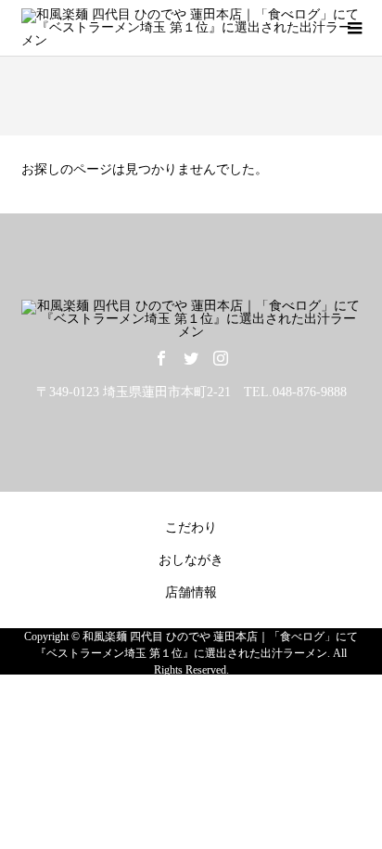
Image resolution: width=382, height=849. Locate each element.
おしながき (191, 560)
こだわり (191, 527)
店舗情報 (191, 592)
